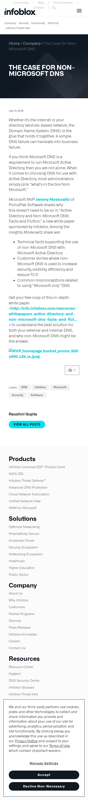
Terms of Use (59, 746)
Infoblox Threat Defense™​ (27, 480)
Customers (17, 607)
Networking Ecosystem (26, 554)
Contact (39, 7)
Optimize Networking (24, 527)
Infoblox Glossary (21, 687)
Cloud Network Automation (29, 494)
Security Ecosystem (23, 547)
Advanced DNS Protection (28, 487)
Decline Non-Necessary (44, 786)
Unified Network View (25, 501)
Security (24, 23)
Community (20, 2)
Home (14, 43)
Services (15, 620)
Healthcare (17, 561)
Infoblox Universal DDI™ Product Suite (37, 467)
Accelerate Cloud (21, 540)
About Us (16, 593)
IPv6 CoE (53, 23)
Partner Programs (21, 614)
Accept (44, 775)
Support (15, 674)
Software (37, 395)
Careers (14, 641)
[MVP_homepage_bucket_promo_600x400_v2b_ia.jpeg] (44, 353)
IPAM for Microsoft (23, 508)
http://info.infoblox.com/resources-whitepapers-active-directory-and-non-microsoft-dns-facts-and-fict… (43, 314)
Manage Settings (44, 763)
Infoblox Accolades (23, 634)
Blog (41, 2)
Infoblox (40, 387)
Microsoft (59, 387)
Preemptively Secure (24, 533)
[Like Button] (70, 370)
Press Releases (20, 627)
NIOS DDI (16, 474)
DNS (24, 387)
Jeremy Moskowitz (53, 199)
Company (10, 23)
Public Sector (19, 574)
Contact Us (17, 648)
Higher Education (22, 568)
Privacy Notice (26, 741)
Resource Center (21, 667)
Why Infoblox (18, 600)
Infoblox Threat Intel (18, 28)
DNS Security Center (24, 680)
